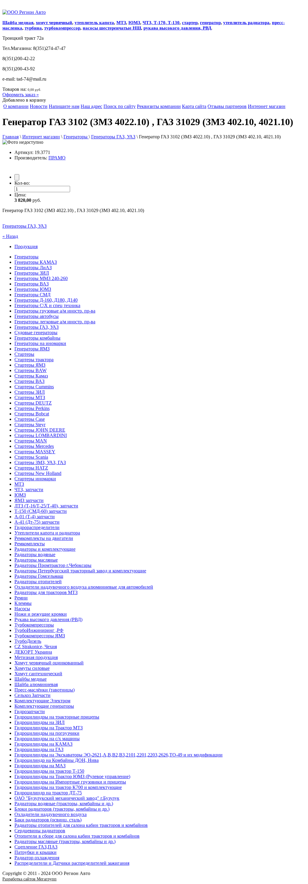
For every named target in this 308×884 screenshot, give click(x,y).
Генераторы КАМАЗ (35, 262)
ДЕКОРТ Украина (33, 652)
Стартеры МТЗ (29, 397)
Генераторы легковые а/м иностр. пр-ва (54, 321)
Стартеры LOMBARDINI (40, 435)
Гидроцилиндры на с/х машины (47, 738)
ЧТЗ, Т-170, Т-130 (161, 22)
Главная (10, 136)
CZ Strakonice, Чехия (35, 646)
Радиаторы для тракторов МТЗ (46, 592)
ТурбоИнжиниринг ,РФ (38, 630)
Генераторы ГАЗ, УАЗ (113, 136)
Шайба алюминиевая (36, 684)
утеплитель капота (94, 22)
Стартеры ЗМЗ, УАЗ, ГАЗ (40, 462)
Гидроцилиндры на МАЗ (40, 765)
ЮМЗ (134, 22)
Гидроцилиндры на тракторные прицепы (56, 716)
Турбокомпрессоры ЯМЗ (39, 635)
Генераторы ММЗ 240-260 (41, 278)
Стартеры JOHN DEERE (39, 430)
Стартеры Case (29, 419)
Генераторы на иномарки (40, 343)
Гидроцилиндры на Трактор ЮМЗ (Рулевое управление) (72, 776)
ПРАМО (57, 157)
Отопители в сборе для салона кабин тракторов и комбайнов (77, 836)
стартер (190, 22)
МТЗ (121, 22)
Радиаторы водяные (34, 554)
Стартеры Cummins (34, 386)
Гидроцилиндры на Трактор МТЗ (48, 727)
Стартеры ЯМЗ (29, 365)
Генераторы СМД (32, 294)
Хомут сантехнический (38, 673)
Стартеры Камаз (31, 375)
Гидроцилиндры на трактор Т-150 (49, 771)
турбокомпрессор (62, 28)
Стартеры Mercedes (34, 446)
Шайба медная (17, 22)
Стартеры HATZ (31, 467)
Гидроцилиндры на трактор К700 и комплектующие (68, 787)
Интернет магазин (266, 106)
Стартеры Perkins (32, 408)
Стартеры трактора (34, 359)
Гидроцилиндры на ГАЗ (38, 749)
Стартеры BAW (30, 370)
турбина (33, 28)
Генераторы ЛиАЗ (33, 267)
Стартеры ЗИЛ (29, 392)
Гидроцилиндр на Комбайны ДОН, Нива (56, 760)
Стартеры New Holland (37, 473)
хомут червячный (54, 22)
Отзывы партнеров (227, 106)
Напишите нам (64, 106)
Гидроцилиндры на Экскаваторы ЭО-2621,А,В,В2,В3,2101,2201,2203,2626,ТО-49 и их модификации (118, 754)
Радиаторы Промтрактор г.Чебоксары (52, 565)
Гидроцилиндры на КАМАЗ (43, 744)
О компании (16, 106)
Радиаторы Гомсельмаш (38, 576)
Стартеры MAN (30, 440)
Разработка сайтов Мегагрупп (29, 879)
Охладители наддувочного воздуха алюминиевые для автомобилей (83, 587)
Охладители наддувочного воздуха (50, 814)
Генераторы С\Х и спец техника (47, 305)
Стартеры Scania (31, 457)
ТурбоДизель (27, 641)
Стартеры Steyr (29, 424)
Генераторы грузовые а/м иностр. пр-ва (54, 310)
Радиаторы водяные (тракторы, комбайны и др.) (63, 803)
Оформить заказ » (20, 94)
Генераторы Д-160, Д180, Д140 (46, 300)
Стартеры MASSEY (34, 451)
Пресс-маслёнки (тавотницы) (44, 689)
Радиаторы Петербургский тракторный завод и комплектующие (80, 570)
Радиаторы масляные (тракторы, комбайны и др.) (65, 841)
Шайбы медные (30, 679)
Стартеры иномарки (35, 478)
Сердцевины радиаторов (39, 830)
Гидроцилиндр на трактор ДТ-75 (48, 792)
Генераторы (76, 136)
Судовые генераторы (35, 332)
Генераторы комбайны (37, 337)
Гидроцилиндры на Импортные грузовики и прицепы (70, 781)
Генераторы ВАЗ (31, 283)
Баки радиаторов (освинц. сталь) (48, 819)
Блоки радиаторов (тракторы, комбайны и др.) (61, 809)
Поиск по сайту (119, 106)
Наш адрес (91, 106)
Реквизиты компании (159, 106)
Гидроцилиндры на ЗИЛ (39, 722)
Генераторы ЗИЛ (31, 273)
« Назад (10, 236)
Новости (39, 106)
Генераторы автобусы (36, 316)
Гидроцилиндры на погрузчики (46, 733)
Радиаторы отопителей (38, 581)
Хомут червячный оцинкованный (49, 662)
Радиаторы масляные (36, 559)
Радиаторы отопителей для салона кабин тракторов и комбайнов (81, 825)
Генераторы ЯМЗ (32, 348)
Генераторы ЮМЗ (32, 289)
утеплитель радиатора (246, 22)
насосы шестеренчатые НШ (112, 28)
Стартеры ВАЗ (29, 381)
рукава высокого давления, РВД (177, 28)
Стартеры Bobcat (31, 413)
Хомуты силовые (32, 668)
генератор (210, 22)
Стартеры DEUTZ (33, 402)
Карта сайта (194, 106)
